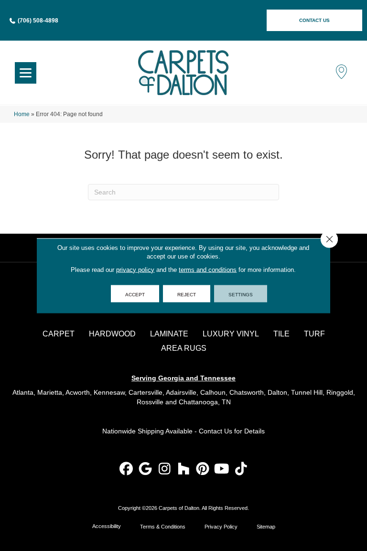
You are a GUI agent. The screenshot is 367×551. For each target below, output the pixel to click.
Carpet (59, 334)
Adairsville (181, 392)
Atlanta (22, 392)
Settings (240, 293)
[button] (314, 20)
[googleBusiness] (145, 469)
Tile (281, 334)
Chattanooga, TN (205, 402)
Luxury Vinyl (231, 334)
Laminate (169, 334)
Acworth (77, 392)
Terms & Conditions (162, 526)
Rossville (150, 402)
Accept (135, 293)
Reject (186, 293)
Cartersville (145, 392)
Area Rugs (183, 348)
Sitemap (266, 526)
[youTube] (222, 469)
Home (22, 114)
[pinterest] (202, 469)
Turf (314, 334)
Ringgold (339, 392)
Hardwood (112, 334)
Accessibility (106, 526)
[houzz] (183, 469)
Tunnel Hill (307, 392)
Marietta (49, 392)
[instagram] (164, 469)
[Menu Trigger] (25, 73)
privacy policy (135, 269)
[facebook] (126, 469)
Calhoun (213, 392)
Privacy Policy (221, 526)
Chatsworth (246, 392)
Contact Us (215, 431)
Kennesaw (109, 392)
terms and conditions (208, 269)
